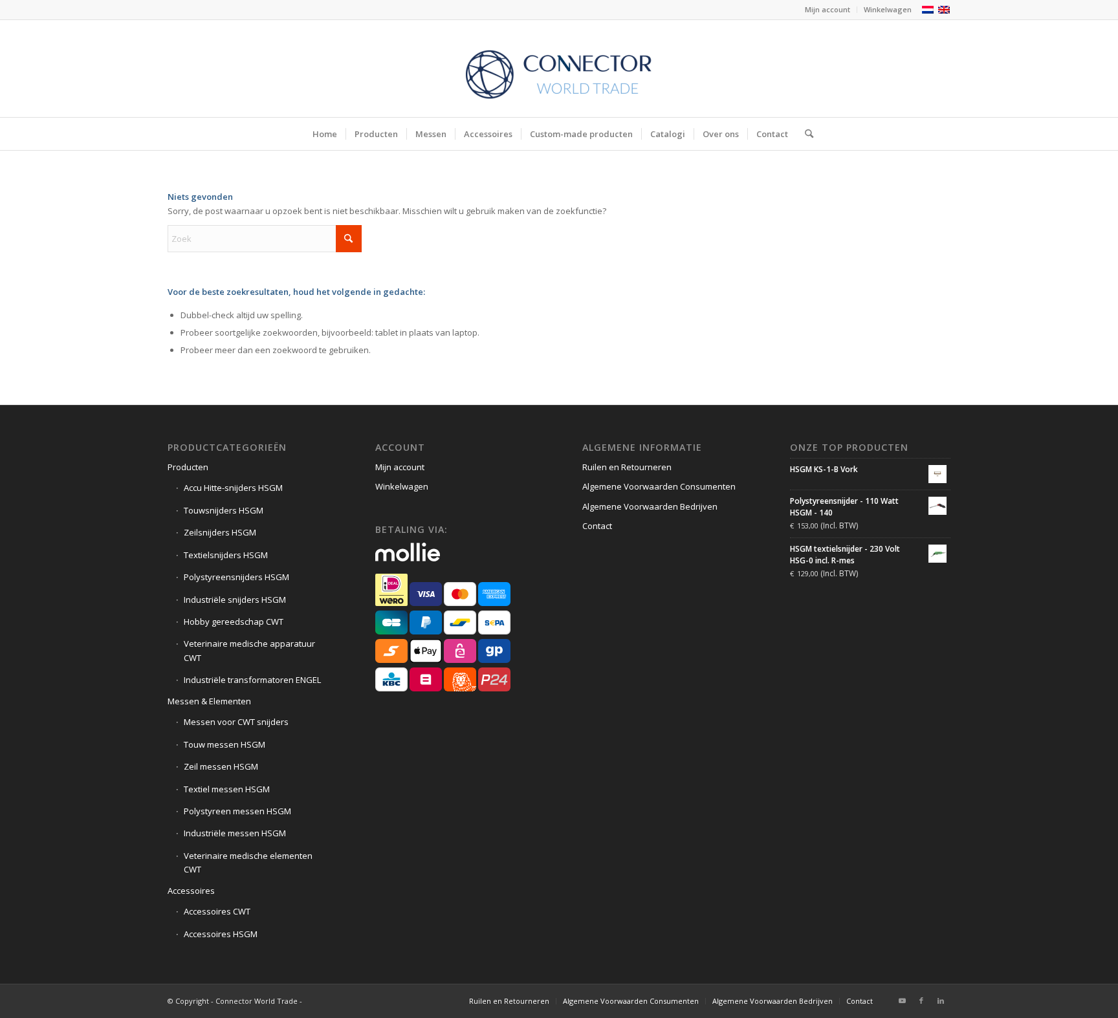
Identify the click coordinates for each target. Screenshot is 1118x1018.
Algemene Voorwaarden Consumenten (659, 486)
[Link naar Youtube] (902, 1000)
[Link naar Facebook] (921, 1000)
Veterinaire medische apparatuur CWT (249, 650)
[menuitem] (827, 9)
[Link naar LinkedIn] (940, 1000)
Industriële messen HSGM (235, 833)
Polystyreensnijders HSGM (236, 577)
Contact (597, 526)
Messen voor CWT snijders (236, 722)
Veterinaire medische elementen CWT (248, 862)
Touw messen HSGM (224, 744)
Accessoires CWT (217, 911)
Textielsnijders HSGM (226, 555)
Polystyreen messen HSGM (237, 811)
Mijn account (827, 9)
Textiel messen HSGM (227, 789)
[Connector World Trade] (559, 68)
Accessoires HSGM (221, 934)
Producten (188, 467)
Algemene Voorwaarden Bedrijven (650, 506)
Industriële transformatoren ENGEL (252, 680)
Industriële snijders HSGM (235, 599)
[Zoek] (804, 134)
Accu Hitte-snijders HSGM (233, 487)
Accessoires (191, 890)
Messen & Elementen (209, 701)
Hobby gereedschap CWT (233, 621)
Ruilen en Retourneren (627, 467)
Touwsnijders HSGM (223, 510)
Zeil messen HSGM (221, 766)
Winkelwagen (888, 9)
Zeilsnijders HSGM (220, 532)
